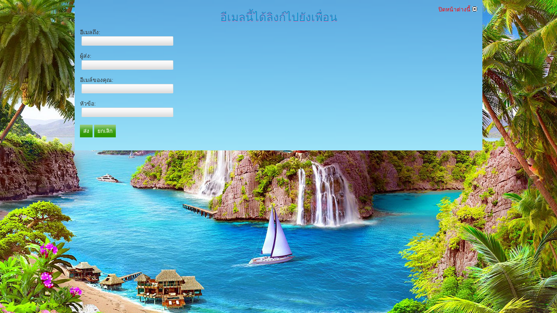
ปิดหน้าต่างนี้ (455, 9)
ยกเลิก (105, 131)
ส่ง (86, 131)
